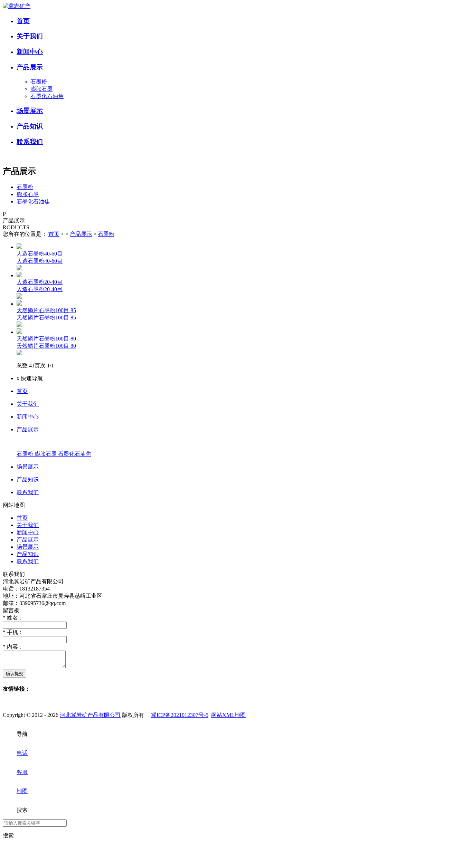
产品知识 (28, 479)
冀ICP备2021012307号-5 (179, 715)
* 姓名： (13, 618)
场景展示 (28, 467)
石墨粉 (38, 82)
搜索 (8, 835)
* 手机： (13, 632)
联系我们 (28, 492)
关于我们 (28, 404)
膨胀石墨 (41, 89)
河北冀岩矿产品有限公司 (90, 715)
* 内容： (13, 647)
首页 (53, 234)
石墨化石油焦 (47, 96)
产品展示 (81, 234)
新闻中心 (28, 417)
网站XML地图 (228, 715)
